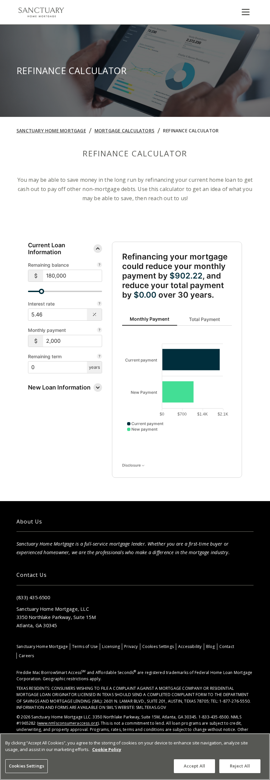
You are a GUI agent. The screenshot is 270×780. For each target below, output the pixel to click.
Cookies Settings (158, 646)
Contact (226, 646)
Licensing (111, 646)
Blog (210, 646)
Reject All (240, 766)
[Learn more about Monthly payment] (99, 330)
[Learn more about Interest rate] (99, 304)
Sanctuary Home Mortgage (51, 130)
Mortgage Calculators (124, 130)
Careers (26, 656)
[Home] (41, 12)
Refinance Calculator (191, 130)
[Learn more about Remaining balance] (99, 265)
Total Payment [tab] (204, 319)
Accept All (194, 766)
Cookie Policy (106, 749)
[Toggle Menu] (246, 12)
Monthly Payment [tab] (149, 319)
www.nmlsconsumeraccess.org (67, 723)
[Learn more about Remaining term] (99, 357)
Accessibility (190, 646)
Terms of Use (85, 646)
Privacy (131, 646)
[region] (135, 756)
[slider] (41, 291)
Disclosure (132, 465)
